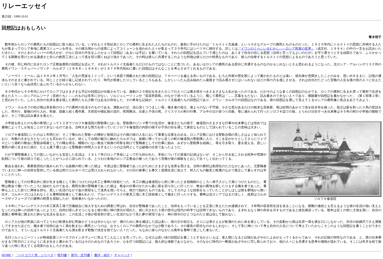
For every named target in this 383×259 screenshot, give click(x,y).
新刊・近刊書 (80, 255)
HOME (6, 255)
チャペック (122, 255)
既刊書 (62, 255)
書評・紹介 (102, 255)
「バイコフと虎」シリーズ (34, 255)
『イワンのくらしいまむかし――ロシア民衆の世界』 (276, 48)
